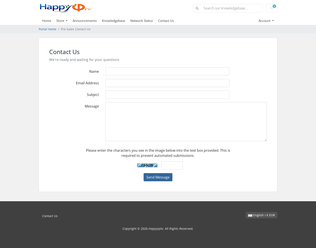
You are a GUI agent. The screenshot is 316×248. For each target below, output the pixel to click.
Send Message (158, 177)
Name (94, 71)
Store (60, 20)
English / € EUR (263, 215)
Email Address (87, 83)
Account (265, 20)
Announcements (85, 20)
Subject (93, 94)
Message (92, 106)
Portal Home (47, 29)
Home (46, 20)
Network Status (141, 20)
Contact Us (166, 20)
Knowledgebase (113, 20)
